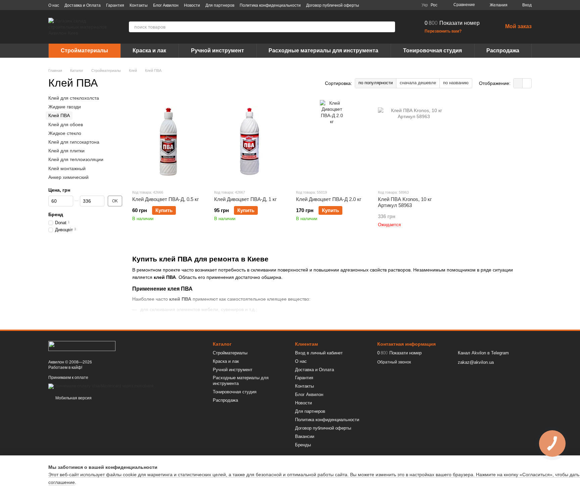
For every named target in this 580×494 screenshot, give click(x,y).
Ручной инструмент (217, 50)
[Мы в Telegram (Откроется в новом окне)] (404, 5)
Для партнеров (219, 5)
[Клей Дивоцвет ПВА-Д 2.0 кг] (332, 142)
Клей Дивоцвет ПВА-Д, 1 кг (245, 199)
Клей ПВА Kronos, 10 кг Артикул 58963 (405, 202)
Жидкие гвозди (64, 106)
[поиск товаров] (389, 26)
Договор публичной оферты (332, 5)
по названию (456, 82)
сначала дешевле (418, 82)
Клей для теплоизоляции (75, 159)
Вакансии (304, 436)
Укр (425, 5)
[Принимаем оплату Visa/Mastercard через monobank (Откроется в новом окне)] (101, 386)
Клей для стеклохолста (73, 98)
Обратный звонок (394, 362)
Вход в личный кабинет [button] (319, 352)
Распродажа (502, 50)
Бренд (55, 214)
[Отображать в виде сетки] (518, 83)
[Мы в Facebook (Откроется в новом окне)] (380, 5)
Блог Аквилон (166, 5)
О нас (53, 5)
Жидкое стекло (64, 133)
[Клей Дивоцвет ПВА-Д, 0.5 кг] (168, 142)
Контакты (139, 5)
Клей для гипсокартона (73, 142)
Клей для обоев (65, 124)
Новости (192, 5)
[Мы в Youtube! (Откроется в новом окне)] (388, 5)
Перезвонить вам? (443, 31)
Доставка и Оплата (82, 5)
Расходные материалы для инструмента (323, 50)
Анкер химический (68, 177)
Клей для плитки (66, 150)
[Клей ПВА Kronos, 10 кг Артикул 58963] (414, 142)
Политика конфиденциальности (270, 5)
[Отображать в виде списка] (527, 83)
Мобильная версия (73, 398)
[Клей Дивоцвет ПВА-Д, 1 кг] (250, 142)
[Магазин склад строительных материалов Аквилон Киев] (81, 345)
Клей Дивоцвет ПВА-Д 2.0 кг (328, 199)
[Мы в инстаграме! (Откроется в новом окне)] (396, 5)
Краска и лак (149, 50)
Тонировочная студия (432, 50)
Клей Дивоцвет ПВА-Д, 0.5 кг (165, 199)
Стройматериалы (84, 50)
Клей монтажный (67, 168)
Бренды (303, 444)
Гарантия (115, 5)
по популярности (375, 82)
